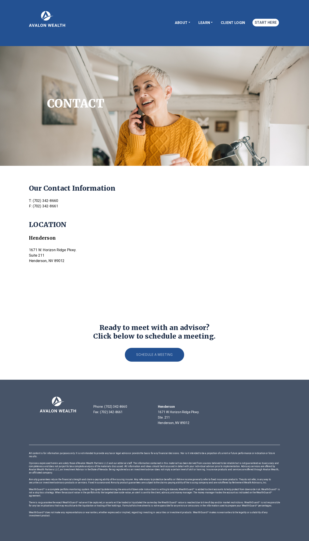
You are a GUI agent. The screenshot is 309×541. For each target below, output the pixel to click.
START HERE (266, 22)
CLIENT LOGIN (233, 23)
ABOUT (181, 23)
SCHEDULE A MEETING (154, 354)
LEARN (204, 23)
